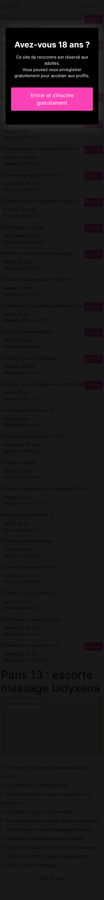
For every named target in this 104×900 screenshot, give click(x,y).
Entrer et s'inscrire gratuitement (52, 99)
